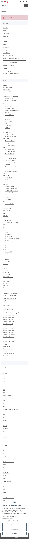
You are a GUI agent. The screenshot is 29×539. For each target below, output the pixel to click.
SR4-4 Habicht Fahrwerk (11, 160)
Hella (4, 431)
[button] (20, 1)
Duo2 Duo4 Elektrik (9, 203)
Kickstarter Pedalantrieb (11, 117)
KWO (4, 439)
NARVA (4, 464)
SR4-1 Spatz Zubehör (10, 145)
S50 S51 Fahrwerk (9, 180)
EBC (4, 401)
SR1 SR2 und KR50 (7, 132)
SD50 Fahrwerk (8, 197)
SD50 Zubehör (8, 199)
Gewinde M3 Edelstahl (8, 315)
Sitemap (5, 44)
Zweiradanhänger (7, 208)
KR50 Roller (6, 268)
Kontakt (5, 41)
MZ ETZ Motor (8, 256)
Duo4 (4, 201)
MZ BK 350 (5, 230)
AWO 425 (5, 123)
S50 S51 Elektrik (8, 177)
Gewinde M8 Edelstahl (8, 330)
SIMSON (5, 492)
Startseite (5, 28)
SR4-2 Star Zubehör (9, 154)
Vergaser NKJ (8, 119)
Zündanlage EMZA (7, 92)
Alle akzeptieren (14, 524)
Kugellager (5, 301)
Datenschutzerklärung (14, 520)
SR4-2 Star (5, 147)
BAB (4, 376)
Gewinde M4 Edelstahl (8, 317)
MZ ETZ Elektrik (8, 251)
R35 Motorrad (6, 274)
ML (3, 450)
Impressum (5, 520)
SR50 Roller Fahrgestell (10, 186)
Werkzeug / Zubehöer (8, 353)
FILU (4, 417)
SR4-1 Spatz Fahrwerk (10, 143)
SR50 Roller (5, 184)
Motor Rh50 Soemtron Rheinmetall (11, 106)
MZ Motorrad (6, 272)
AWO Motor (7, 127)
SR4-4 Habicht (6, 156)
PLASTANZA (6, 473)
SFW (4, 489)
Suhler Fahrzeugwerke (8, 497)
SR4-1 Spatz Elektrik (9, 141)
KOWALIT (5, 437)
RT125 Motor (8, 234)
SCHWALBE (5, 484)
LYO (4, 442)
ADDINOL (5, 344)
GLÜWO (5, 420)
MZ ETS (4, 247)
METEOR (5, 448)
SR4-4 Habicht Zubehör (10, 162)
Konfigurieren (14, 529)
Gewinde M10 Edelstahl (9, 334)
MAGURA (5, 445)
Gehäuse (7, 112)
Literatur (5, 355)
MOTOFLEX (5, 456)
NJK (4, 467)
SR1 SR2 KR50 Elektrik (10, 134)
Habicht (5, 425)
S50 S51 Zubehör (9, 182)
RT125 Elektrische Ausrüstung (12, 238)
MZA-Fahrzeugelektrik (8, 461)
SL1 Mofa (5, 283)
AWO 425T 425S (7, 261)
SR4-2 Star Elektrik (9, 149)
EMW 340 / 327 (6, 224)
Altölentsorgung (7, 71)
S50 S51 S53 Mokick (7, 276)
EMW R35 (5, 215)
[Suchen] (26, 5)
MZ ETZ (4, 249)
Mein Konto (6, 33)
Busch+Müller (6, 387)
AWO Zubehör (8, 130)
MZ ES (4, 243)
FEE (4, 412)
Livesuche (5, 36)
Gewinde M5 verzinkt (8, 323)
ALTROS (5, 373)
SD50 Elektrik (8, 195)
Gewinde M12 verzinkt (8, 341)
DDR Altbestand (7, 395)
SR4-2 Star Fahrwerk (10, 151)
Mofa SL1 (5, 173)
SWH (4, 500)
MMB (4, 453)
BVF (4, 389)
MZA (4, 459)
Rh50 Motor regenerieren (11, 108)
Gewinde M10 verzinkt (8, 336)
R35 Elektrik (7, 218)
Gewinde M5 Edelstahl (8, 321)
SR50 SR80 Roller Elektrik (11, 188)
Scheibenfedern (7, 305)
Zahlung (5, 50)
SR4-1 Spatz (6, 138)
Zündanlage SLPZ (7, 89)
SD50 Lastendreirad (8, 193)
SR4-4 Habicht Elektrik (10, 158)
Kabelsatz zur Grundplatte (9, 100)
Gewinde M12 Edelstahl (9, 339)
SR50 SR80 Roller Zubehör (11, 190)
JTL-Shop (17, 537)
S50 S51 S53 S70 (7, 175)
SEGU (4, 486)
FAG (4, 406)
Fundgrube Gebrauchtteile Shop (11, 351)
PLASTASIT (5, 475)
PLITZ (4, 478)
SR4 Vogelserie (6, 281)
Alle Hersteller (6, 39)
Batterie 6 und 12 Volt (8, 98)
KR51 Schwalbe (6, 164)
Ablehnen (14, 533)
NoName (5, 470)
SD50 (4, 287)
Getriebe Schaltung (9, 114)
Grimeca (5, 423)
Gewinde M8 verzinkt (8, 332)
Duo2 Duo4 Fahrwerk (10, 206)
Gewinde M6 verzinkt (8, 328)
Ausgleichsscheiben (8, 309)
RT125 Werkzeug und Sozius (12, 241)
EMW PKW (5, 266)
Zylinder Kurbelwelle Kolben (12, 110)
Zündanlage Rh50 (7, 87)
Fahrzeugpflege (6, 210)
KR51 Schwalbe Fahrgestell (11, 169)
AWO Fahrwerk (8, 125)
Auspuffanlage (8, 121)
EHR (4, 403)
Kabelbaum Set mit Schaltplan (10, 293)
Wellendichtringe (7, 303)
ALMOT (4, 370)
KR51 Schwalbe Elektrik (10, 167)
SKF (4, 495)
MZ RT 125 (5, 232)
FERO (4, 414)
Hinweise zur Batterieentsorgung (11, 73)
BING (4, 381)
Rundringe (5, 307)
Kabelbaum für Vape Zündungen (11, 96)
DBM (4, 392)
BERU (4, 378)
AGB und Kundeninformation (10, 62)
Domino (5, 398)
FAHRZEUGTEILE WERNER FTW (10, 409)
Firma (4, 30)
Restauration (6, 346)
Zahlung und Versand (8, 65)
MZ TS (4, 245)
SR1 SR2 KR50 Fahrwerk (10, 136)
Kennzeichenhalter (8, 349)
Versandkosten (6, 47)
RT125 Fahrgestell (9, 236)
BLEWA (4, 384)
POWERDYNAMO (7, 481)
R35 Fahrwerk (8, 220)
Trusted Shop (6, 52)
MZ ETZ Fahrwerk (9, 254)
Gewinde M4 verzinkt (8, 319)
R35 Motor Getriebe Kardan (11, 222)
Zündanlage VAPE (7, 94)
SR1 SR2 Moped (7, 279)
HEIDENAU (5, 428)
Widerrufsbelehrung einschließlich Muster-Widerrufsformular (13, 59)
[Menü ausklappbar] (2, 1)
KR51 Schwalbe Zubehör (11, 171)
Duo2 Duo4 (5, 263)
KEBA (4, 434)
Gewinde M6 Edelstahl (8, 326)
